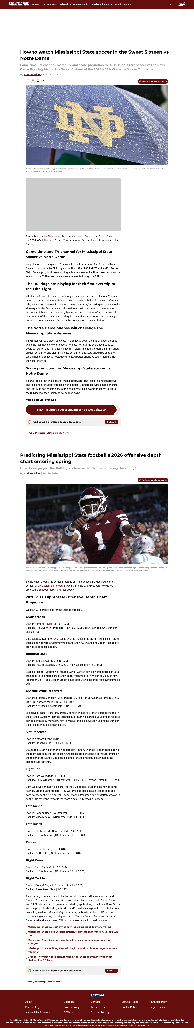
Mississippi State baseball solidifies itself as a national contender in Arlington (69, 942)
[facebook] (176, 4)
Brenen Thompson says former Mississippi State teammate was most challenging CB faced (70, 958)
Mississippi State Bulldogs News (52, 433)
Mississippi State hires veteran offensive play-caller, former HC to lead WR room (73, 933)
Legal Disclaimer (159, 1007)
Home (29, 433)
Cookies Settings (100, 1012)
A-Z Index (69, 1012)
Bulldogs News (49, 4)
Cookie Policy (129, 1007)
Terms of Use (98, 1007)
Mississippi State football (51, 585)
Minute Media (22, 1020)
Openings (69, 1001)
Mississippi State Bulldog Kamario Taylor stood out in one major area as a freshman (72, 950)
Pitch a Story (32, 1007)
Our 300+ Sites (130, 1001)
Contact (95, 1001)
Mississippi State (44, 236)
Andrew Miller (32, 74)
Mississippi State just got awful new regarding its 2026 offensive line (69, 927)
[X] (170, 4)
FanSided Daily (158, 1001)
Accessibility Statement (38, 1012)
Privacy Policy (71, 1007)
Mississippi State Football (48, 981)
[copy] (43, 81)
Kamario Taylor (43, 623)
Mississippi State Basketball (106, 4)
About (35, 4)
